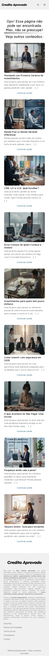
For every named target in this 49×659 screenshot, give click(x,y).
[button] (38, 4)
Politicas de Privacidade (13, 627)
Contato (7, 639)
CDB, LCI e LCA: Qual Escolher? (21, 188)
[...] (36, 88)
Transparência (9, 635)
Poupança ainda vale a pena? (20, 470)
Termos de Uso (10, 631)
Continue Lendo (24, 93)
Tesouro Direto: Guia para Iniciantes (24, 526)
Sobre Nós (8, 624)
